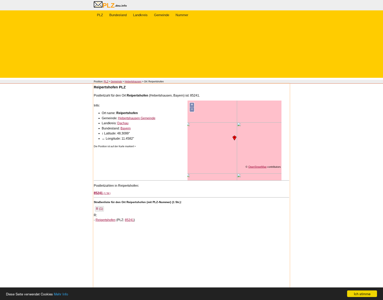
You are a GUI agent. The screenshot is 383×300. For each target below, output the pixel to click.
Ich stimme (362, 293)
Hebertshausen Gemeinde (136, 118)
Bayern (125, 128)
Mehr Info (61, 293)
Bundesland (118, 15)
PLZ (100, 15)
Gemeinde (161, 15)
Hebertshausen (133, 81)
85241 (129, 220)
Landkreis (140, 15)
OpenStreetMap (257, 166)
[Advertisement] (191, 50)
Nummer (182, 15)
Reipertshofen (105, 220)
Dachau (122, 123)
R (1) (99, 208)
